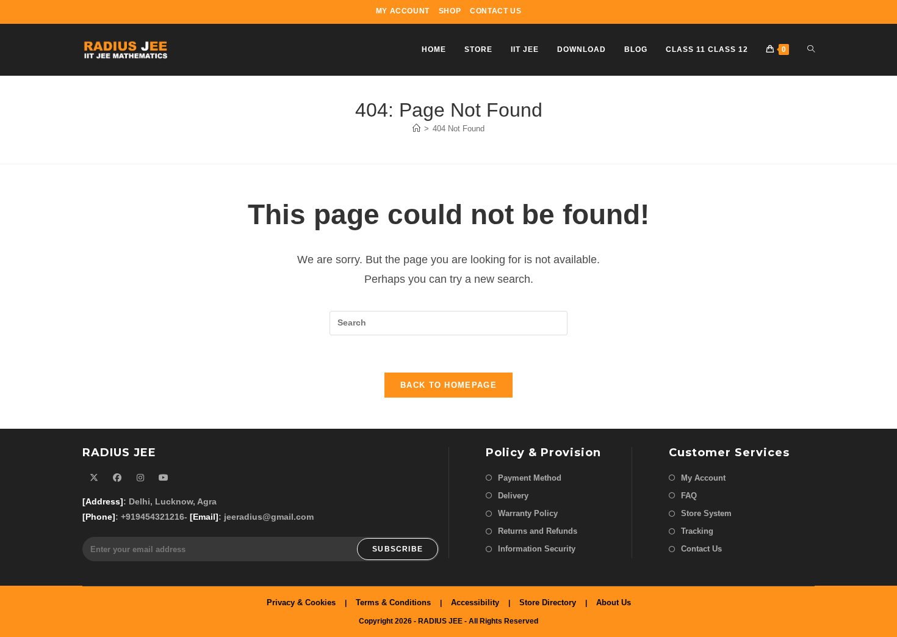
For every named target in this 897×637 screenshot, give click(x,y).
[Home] (416, 128)
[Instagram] (140, 478)
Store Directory (547, 602)
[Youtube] (163, 478)
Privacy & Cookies (301, 602)
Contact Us (495, 11)
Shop (450, 11)
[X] (94, 478)
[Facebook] (117, 478)
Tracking (697, 531)
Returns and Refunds (537, 531)
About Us (613, 602)
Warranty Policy (528, 513)
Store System (706, 513)
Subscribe (397, 549)
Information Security (536, 548)
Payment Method (529, 477)
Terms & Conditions (393, 602)
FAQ (689, 495)
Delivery (513, 495)
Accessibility (475, 602)
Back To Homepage (448, 385)
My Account (403, 11)
